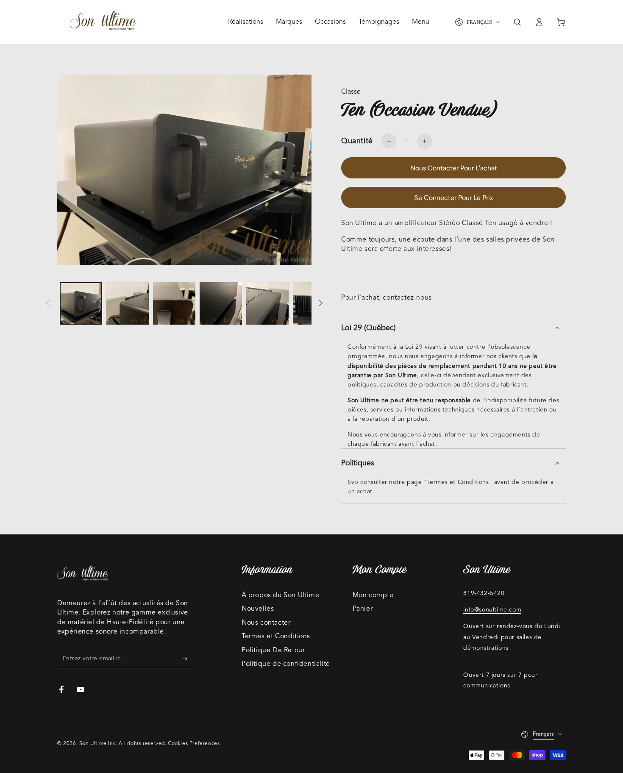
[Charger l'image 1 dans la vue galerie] (81, 303)
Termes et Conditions (458, 482)
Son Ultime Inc (97, 743)
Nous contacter (266, 623)
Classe (351, 92)
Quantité (357, 141)
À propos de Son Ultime (280, 595)
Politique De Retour (273, 650)
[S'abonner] (188, 658)
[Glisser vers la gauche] (48, 303)
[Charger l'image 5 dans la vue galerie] (267, 303)
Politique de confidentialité (286, 664)
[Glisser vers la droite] (321, 303)
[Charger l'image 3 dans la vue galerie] (174, 303)
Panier (363, 609)
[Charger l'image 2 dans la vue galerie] (127, 303)
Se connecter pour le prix (453, 198)
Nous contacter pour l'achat (453, 168)
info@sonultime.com (492, 610)
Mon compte (373, 595)
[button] (517, 22)
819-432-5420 (483, 593)
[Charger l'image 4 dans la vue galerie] (221, 303)
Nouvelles (258, 609)
